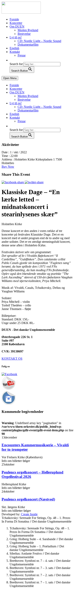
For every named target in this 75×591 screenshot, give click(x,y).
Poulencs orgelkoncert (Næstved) (28, 499)
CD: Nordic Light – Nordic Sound (39, 41)
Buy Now (8, 166)
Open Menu (10, 78)
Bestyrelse (24, 33)
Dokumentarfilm (28, 44)
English (14, 48)
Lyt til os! (16, 37)
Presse (22, 55)
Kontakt (15, 51)
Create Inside (29, 514)
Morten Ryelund (28, 30)
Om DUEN (17, 26)
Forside (14, 19)
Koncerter (16, 23)
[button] (12, 60)
